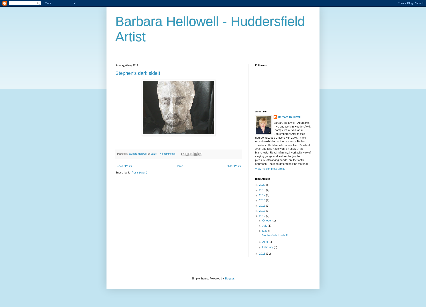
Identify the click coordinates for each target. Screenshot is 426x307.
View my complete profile (270, 168)
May (265, 231)
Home (179, 166)
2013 (262, 210)
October (267, 220)
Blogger (229, 278)
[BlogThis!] (187, 154)
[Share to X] (191, 154)
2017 (262, 195)
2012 (262, 216)
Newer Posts (124, 166)
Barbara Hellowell (289, 117)
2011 (262, 253)
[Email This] (183, 154)
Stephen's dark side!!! (138, 73)
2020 (262, 184)
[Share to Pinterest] (199, 154)
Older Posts (234, 166)
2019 (262, 190)
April (265, 241)
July (265, 225)
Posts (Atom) (139, 172)
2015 (262, 205)
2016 (262, 200)
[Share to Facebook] (195, 154)
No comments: (168, 153)
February (268, 247)
